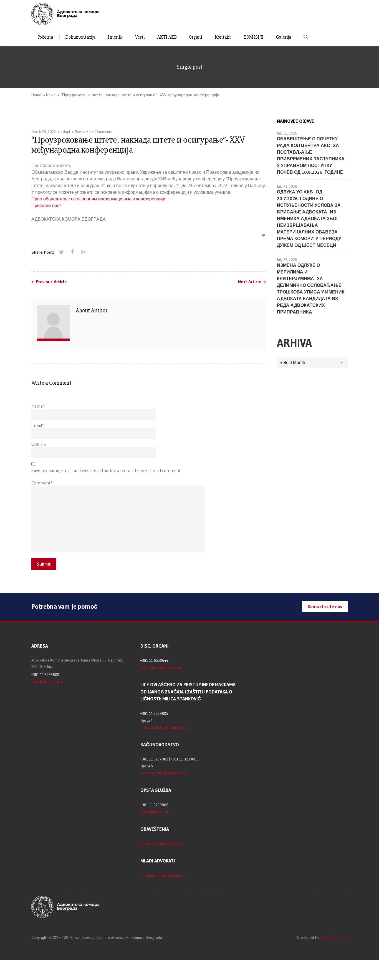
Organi (195, 37)
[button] (306, 37)
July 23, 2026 (287, 186)
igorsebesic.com (334, 937)
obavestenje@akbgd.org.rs (161, 843)
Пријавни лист (46, 205)
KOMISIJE (253, 37)
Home (36, 94)
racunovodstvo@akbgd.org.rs (163, 773)
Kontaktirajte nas (325, 606)
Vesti (140, 37)
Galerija (283, 37)
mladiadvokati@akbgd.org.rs (162, 875)
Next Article (249, 281)
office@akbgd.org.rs (47, 681)
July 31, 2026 (287, 133)
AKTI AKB (167, 37)
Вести (80, 132)
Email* (37, 425)
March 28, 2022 (43, 132)
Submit (44, 564)
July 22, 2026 (287, 259)
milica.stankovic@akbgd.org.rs (164, 727)
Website (38, 444)
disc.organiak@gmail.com (160, 667)
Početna (45, 37)
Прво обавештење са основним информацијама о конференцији (98, 199)
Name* (38, 406)
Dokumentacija (80, 37)
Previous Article (51, 281)
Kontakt (223, 37)
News (50, 94)
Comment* (41, 483)
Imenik (115, 37)
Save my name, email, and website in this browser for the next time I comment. (106, 470)
